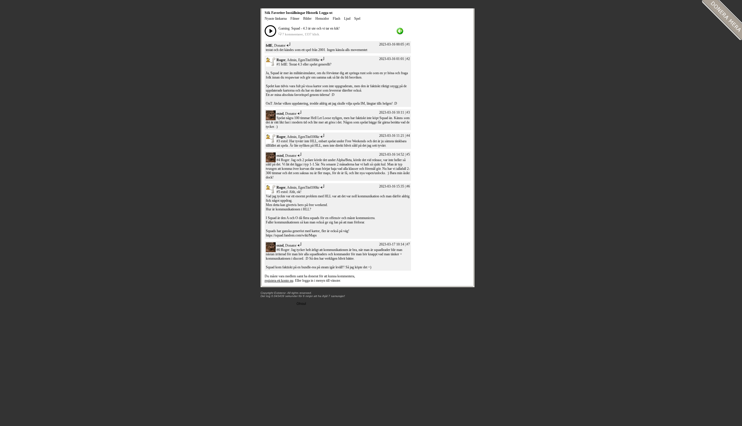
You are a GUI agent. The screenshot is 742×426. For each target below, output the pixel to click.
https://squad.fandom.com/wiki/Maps (291, 235)
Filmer (294, 19)
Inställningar (295, 13)
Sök (267, 13)
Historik (312, 13)
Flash (336, 19)
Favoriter (278, 13)
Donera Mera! (722, 20)
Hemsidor (322, 19)
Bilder (307, 19)
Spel (357, 19)
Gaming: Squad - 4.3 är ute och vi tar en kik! (309, 28)
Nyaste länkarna (276, 19)
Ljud (347, 19)
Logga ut (325, 13)
